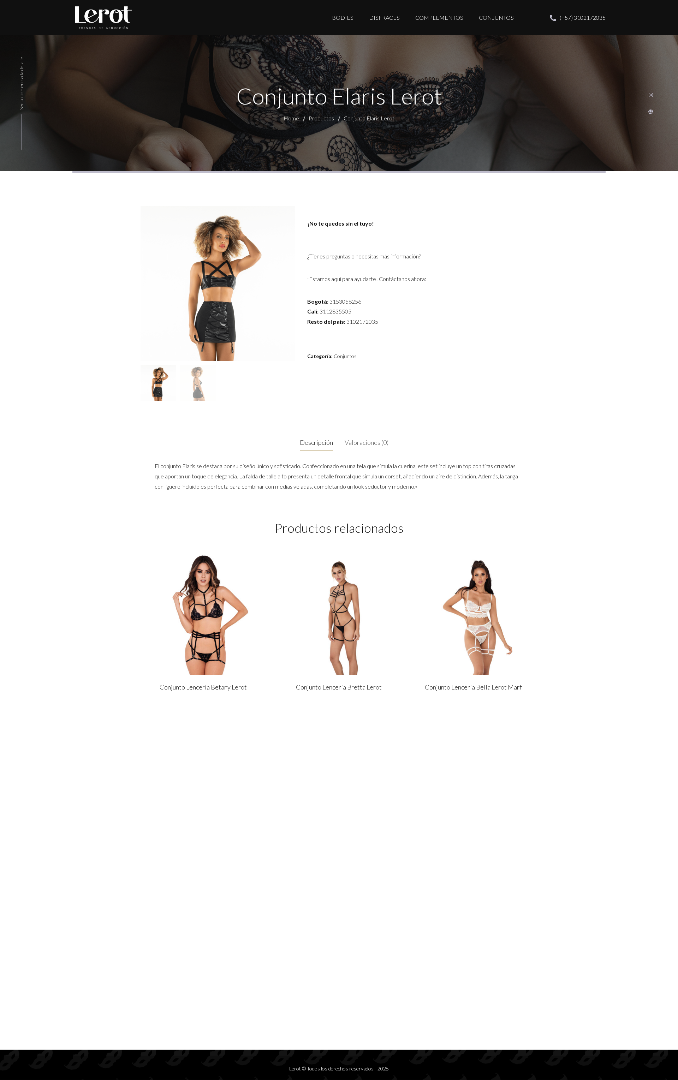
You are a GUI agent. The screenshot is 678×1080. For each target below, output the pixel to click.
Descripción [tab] (316, 442)
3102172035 (362, 321)
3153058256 (345, 301)
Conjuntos (345, 356)
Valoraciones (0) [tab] (366, 442)
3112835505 (335, 311)
